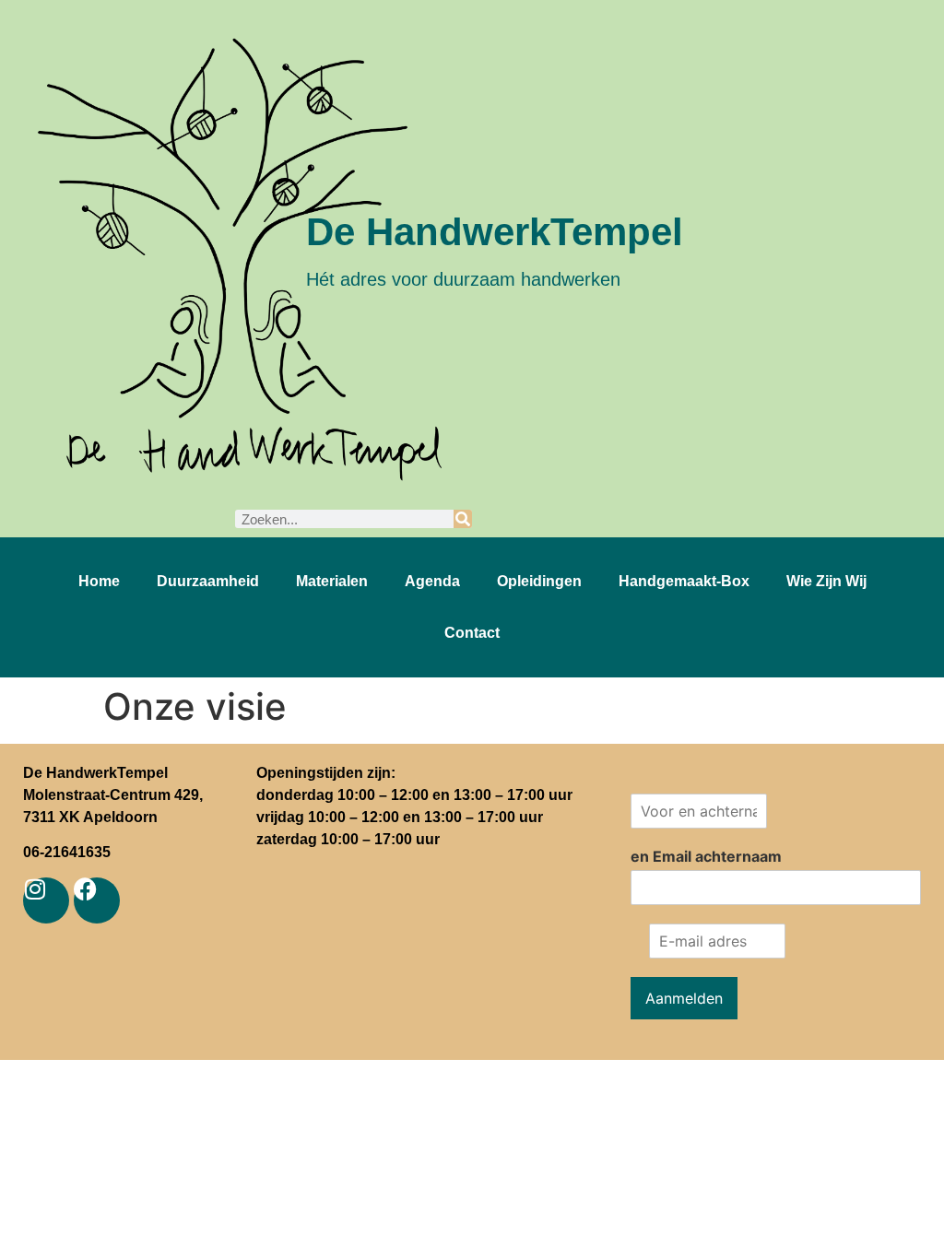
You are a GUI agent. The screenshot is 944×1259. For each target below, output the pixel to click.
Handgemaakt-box (684, 581)
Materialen (332, 581)
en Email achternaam (706, 856)
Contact (472, 633)
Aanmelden (684, 998)
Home (99, 581)
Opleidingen (539, 581)
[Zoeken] (463, 519)
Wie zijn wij (826, 581)
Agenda (432, 581)
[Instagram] (46, 900)
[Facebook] (97, 900)
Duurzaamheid (208, 581)
